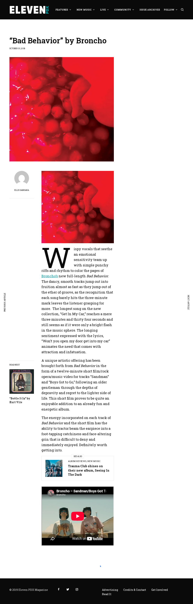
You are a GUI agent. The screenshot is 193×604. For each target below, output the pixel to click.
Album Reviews (77, 461)
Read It (106, 594)
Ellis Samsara (21, 190)
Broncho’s (49, 276)
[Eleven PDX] (29, 10)
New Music (93, 461)
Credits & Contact (134, 590)
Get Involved (159, 590)
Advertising (110, 590)
